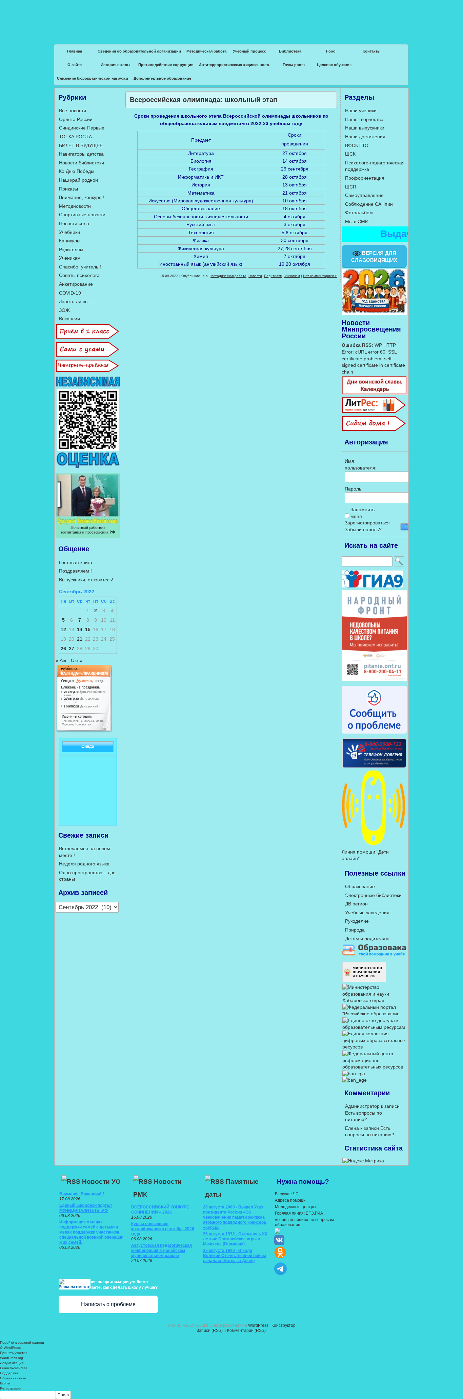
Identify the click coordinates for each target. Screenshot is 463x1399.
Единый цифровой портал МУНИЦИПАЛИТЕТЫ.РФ (85, 1208)
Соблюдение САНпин (369, 204)
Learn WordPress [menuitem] (13, 1368)
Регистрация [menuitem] (10, 1388)
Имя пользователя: (356, 464)
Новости (255, 276)
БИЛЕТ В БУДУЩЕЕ (81, 145)
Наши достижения (365, 136)
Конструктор (283, 1325)
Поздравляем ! (75, 571)
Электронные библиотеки (373, 895)
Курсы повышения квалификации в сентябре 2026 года (162, 1228)
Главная (74, 51)
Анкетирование (76, 284)
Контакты (371, 51)
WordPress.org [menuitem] (11, 1358)
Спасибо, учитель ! (80, 266)
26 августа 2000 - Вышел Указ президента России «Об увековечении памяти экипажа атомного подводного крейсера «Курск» (234, 1217)
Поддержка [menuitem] (9, 1373)
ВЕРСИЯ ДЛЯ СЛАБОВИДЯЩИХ (374, 256)
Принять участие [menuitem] (13, 1353)
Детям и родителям (367, 938)
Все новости (72, 110)
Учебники (69, 232)
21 (79, 639)
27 (71, 648)
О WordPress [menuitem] (10, 1348)
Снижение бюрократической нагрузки (92, 78)
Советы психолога (79, 275)
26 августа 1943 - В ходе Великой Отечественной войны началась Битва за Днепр (234, 1255)
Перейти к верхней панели (22, 1342)
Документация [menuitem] (11, 1363)
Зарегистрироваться (367, 522)
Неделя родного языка (84, 863)
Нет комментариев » (320, 276)
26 (63, 648)
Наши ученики (361, 110)
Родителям (273, 276)
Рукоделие (357, 921)
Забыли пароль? (363, 529)
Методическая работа (206, 51)
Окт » (77, 660)
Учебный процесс (249, 51)
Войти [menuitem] (5, 1383)
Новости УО (101, 1181)
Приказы (68, 189)
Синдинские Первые (81, 128)
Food (331, 51)
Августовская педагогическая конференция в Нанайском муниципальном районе (161, 1250)
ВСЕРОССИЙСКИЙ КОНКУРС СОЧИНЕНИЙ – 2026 (160, 1210)
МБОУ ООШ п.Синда (231, 17)
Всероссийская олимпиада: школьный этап (203, 99)
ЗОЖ (64, 310)
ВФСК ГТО (356, 145)
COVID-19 (70, 293)
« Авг (61, 660)
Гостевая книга (75, 562)
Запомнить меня (362, 513)
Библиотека (290, 51)
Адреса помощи (290, 1200)
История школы (115, 65)
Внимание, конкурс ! (81, 197)
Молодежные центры (295, 1206)
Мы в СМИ (356, 221)
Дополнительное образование (162, 78)
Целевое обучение (334, 65)
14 (79, 629)
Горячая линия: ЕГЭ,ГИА (299, 1213)
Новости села (74, 223)
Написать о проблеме (108, 1304)
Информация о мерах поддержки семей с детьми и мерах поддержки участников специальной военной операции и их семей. (91, 1232)
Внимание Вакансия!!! (81, 1194)
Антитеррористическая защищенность (234, 65)
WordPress (258, 1325)
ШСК (350, 154)
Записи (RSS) (210, 1330)
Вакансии (69, 318)
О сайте (74, 65)
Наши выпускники (364, 128)
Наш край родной (78, 180)
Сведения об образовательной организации (139, 51)
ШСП (350, 186)
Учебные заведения (367, 912)
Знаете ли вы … (77, 301)
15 (87, 629)
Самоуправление (364, 195)
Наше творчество (364, 119)
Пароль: (354, 489)
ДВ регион (356, 903)
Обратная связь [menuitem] (13, 1378)
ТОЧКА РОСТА (75, 136)
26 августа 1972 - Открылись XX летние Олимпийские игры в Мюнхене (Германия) (235, 1239)
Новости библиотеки (81, 162)
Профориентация (364, 178)
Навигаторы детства (81, 154)
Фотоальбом (359, 212)
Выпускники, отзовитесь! (86, 579)
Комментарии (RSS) (246, 1330)
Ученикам (292, 276)
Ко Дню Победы (76, 171)
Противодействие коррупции (166, 65)
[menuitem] (231, 1395)
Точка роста (294, 65)
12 (63, 629)
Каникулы (69, 240)
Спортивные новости (82, 214)
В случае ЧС (287, 1194)
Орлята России (76, 119)
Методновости (75, 206)
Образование (360, 886)
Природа (355, 930)
